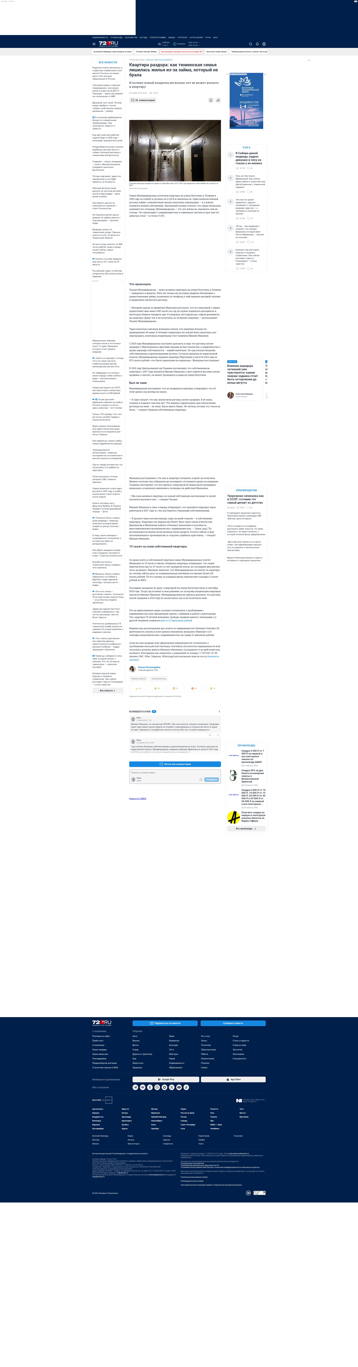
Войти (139, 781)
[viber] (157, 1087)
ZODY (215, 38)
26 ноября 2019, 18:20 (138, 93)
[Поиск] (250, 44)
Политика (206, 1045)
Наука (172, 1058)
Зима (171, 1036)
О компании (98, 1045)
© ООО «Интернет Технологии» (105, 1193)
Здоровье (137, 1067)
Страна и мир (239, 1045)
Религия (205, 1063)
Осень (204, 1040)
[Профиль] (264, 44)
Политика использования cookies (194, 1177)
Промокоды (116, 38)
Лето (171, 1049)
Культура (173, 1045)
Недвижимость (100, 38)
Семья (204, 1067)
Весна (135, 1045)
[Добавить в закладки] (211, 100)
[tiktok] (186, 1087)
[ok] (150, 1087)
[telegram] (135, 1087)
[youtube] (179, 1087)
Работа (204, 1054)
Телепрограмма (158, 38)
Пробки (179, 44)
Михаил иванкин (138, 679)
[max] (164, 1087)
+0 (210, 735)
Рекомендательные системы (192, 1181)
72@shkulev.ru (122, 1173)
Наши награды (99, 1049)
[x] (172, 1087)
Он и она (205, 1036)
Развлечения (207, 1058)
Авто (135, 1036)
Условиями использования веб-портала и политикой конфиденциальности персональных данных (220, 1167)
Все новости (108, 62)
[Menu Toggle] (94, 44)
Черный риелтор (159, 679)
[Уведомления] (257, 44)
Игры (208, 38)
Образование (175, 1067)
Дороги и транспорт (142, 1054)
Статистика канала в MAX (105, 1067)
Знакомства (131, 38)
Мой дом (173, 1054)
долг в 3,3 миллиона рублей (176, 620)
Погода (143, 38)
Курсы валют (196, 38)
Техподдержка (99, 1058)
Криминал (174, 1040)
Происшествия (208, 1049)
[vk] (142, 1087)
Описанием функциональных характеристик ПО (200, 1165)
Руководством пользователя (192, 1163)
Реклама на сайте (101, 1036)
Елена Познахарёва (149, 667)
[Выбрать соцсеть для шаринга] (218, 100)
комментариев (145, 100)
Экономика (238, 1054)
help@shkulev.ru (98, 1177)
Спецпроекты (239, 1058)
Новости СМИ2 (137, 798)
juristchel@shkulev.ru (156, 1175)
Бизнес (136, 1040)
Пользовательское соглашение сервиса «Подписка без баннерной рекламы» (211, 1185)
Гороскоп (182, 38)
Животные (138, 1063)
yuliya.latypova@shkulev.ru (238, 1154)
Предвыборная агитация (104, 1063)
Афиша (171, 38)
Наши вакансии (100, 1054)
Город (135, 1049)
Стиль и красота (241, 1040)
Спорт (236, 1036)
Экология (237, 1049)
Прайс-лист (98, 1040)
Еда (134, 1058)
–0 (217, 735)
